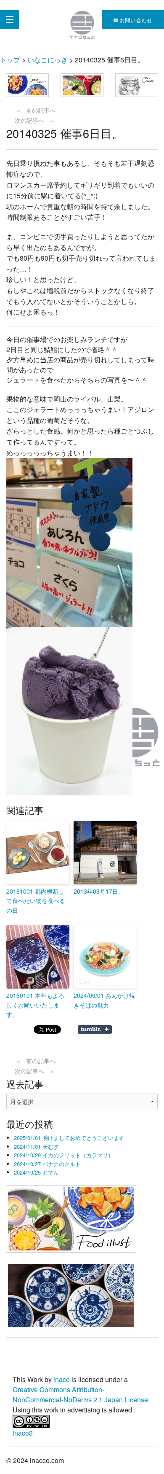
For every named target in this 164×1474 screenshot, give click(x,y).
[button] (27, 85)
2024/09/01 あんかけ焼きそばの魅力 (104, 1000)
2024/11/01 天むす (36, 1147)
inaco (61, 1379)
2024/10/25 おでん (36, 1172)
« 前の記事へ (36, 110)
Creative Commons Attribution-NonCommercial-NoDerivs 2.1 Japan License (80, 1394)
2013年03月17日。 (99, 891)
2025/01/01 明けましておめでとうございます (69, 1138)
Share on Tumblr (95, 1029)
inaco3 (23, 1433)
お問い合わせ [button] (135, 20)
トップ (10, 60)
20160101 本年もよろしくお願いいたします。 (35, 1005)
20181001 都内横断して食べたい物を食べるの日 (35, 900)
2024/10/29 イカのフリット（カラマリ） (64, 1155)
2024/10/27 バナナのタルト (47, 1164)
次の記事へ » (34, 120)
